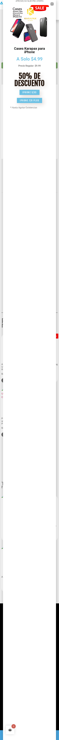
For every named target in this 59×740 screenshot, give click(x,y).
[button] (52, 4)
